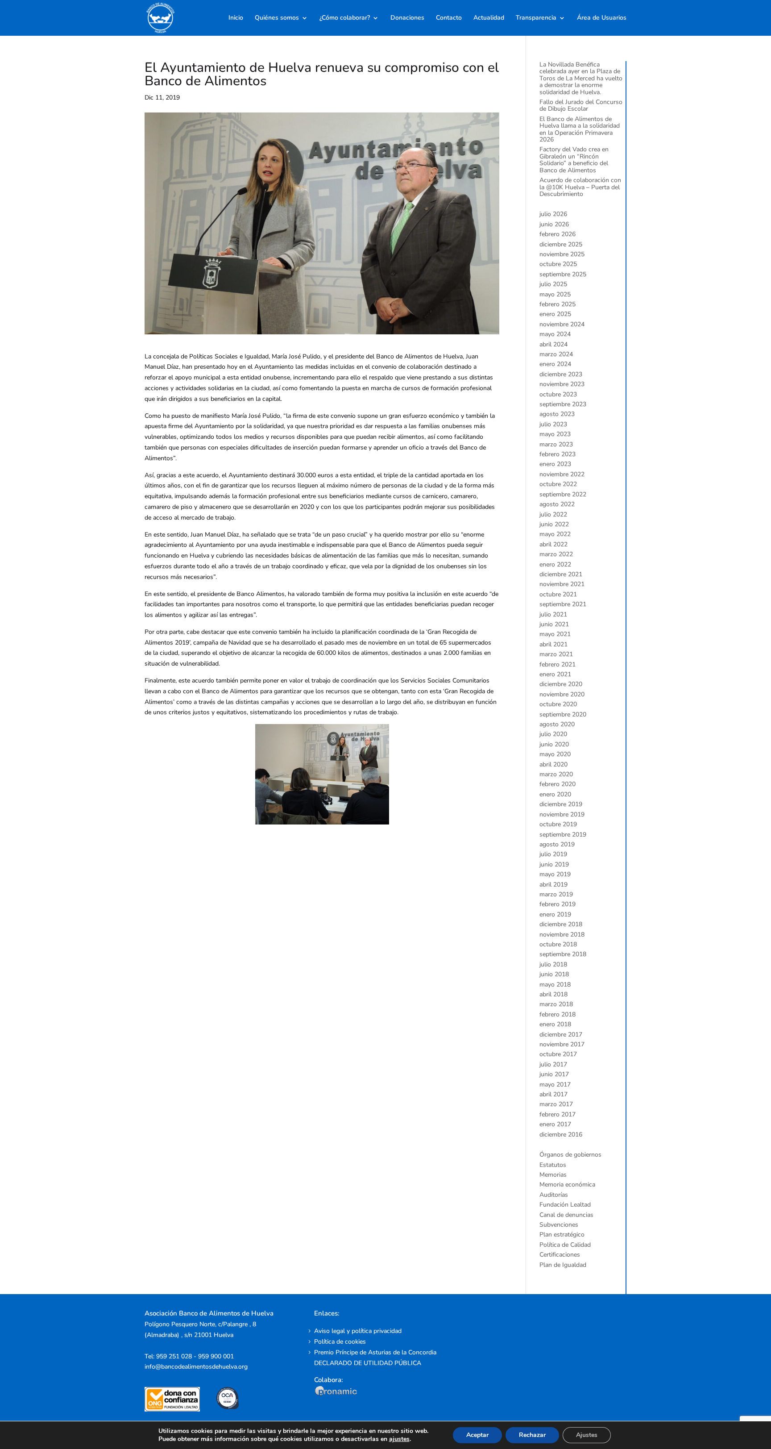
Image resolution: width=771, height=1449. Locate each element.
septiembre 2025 (562, 274)
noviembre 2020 (561, 694)
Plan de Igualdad (562, 1265)
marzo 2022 (556, 554)
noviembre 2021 (561, 584)
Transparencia (536, 18)
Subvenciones (558, 1224)
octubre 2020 (558, 704)
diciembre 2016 (560, 1134)
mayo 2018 (555, 984)
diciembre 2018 (560, 924)
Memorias (553, 1174)
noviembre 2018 (561, 934)
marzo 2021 (556, 654)
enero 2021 (555, 674)
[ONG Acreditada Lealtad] (178, 1409)
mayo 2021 (555, 634)
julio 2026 (553, 214)
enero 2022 (555, 564)
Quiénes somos (277, 18)
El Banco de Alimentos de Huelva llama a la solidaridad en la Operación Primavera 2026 (579, 129)
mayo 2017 (555, 1084)
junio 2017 (554, 1074)
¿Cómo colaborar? (344, 18)
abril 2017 (553, 1094)
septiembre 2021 (562, 604)
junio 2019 (554, 864)
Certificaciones (559, 1254)
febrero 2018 (557, 1014)
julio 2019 (553, 854)
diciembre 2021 (560, 574)
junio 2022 (554, 524)
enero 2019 (555, 914)
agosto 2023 (557, 414)
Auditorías (553, 1195)
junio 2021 (554, 624)
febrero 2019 (557, 904)
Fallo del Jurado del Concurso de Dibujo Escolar (580, 105)
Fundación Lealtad (565, 1204)
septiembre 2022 (562, 494)
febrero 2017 (557, 1114)
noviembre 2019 (561, 814)
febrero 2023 (557, 454)
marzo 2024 (556, 354)
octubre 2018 (558, 944)
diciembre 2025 (560, 244)
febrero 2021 (557, 664)
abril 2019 (553, 884)
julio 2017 (553, 1064)
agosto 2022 (557, 504)
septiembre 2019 (562, 834)
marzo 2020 (556, 774)
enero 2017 (555, 1124)
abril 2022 (553, 544)
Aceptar (477, 1435)
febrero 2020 (557, 784)
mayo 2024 (555, 334)
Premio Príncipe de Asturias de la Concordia (375, 1352)
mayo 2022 (555, 534)
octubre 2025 (558, 264)
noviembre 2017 (561, 1044)
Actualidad (488, 18)
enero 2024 (555, 364)
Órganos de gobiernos (570, 1154)
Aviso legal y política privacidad (358, 1331)
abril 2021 (553, 644)
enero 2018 (555, 1024)
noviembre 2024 (561, 324)
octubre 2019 (558, 824)
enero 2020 (555, 794)
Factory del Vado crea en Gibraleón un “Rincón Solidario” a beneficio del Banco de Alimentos (574, 159)
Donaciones (407, 18)
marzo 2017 (556, 1104)
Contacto (449, 18)
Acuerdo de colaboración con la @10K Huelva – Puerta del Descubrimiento (580, 187)
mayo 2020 (555, 754)
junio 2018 (554, 974)
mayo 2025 (555, 294)
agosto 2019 (557, 844)
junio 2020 (554, 744)
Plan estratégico (561, 1234)
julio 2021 (553, 614)
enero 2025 (555, 314)
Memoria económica (567, 1184)
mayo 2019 (555, 874)
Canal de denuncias (566, 1215)
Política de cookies (340, 1341)
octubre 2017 (558, 1054)
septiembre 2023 (562, 404)
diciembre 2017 (560, 1034)
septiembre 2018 (562, 954)
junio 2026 (554, 224)
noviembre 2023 (561, 384)
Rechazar (532, 1435)
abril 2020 (553, 764)
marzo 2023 (556, 444)
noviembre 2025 (561, 254)
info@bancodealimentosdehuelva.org (196, 1366)
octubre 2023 (558, 394)
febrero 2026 (557, 234)
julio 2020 (553, 734)
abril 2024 (553, 344)
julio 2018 (553, 964)
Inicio (235, 18)
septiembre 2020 (562, 714)
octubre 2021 (558, 594)
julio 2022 (553, 514)
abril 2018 (553, 994)
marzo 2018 (556, 1004)
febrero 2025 (557, 304)
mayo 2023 (555, 434)
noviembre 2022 (561, 474)
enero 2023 (555, 464)
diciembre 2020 (560, 684)
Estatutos (552, 1165)
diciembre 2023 (560, 374)
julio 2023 (553, 424)
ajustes (399, 1439)
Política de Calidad (565, 1245)
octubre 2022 (558, 484)
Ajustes (586, 1435)
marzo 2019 (556, 894)
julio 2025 (553, 284)
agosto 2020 (557, 724)
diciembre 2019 (560, 804)
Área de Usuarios (601, 18)
